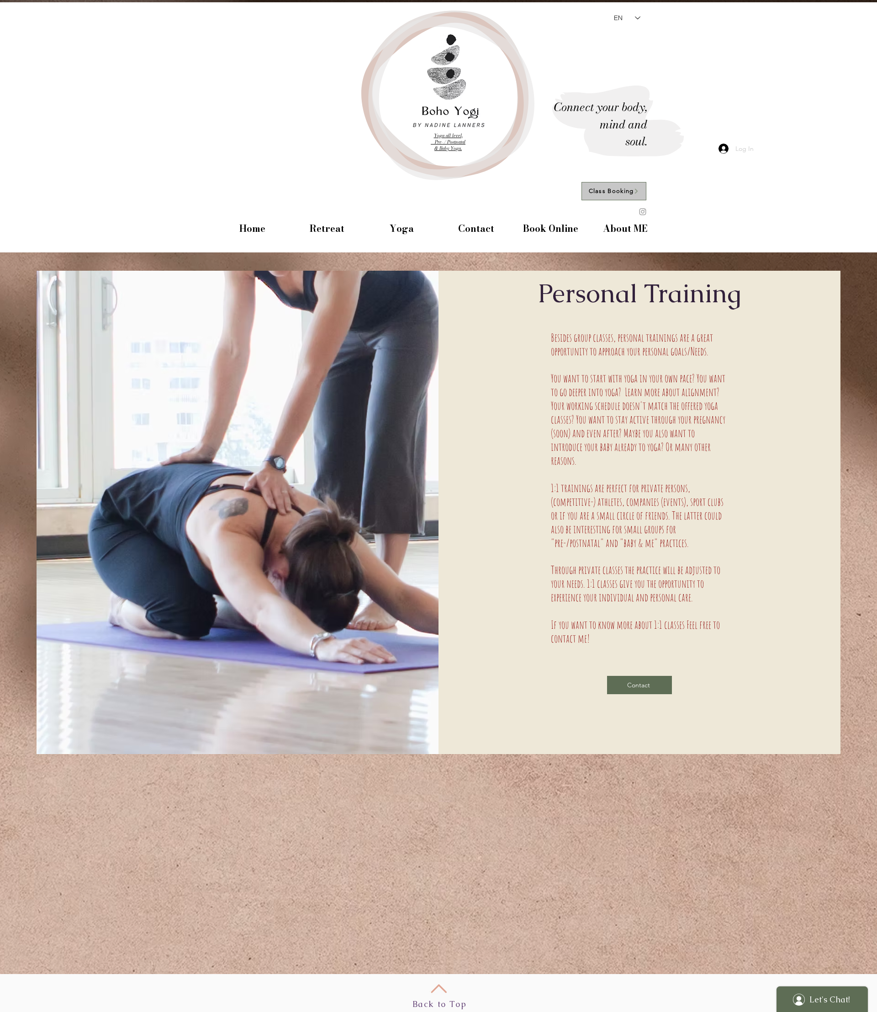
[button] (327, 228)
